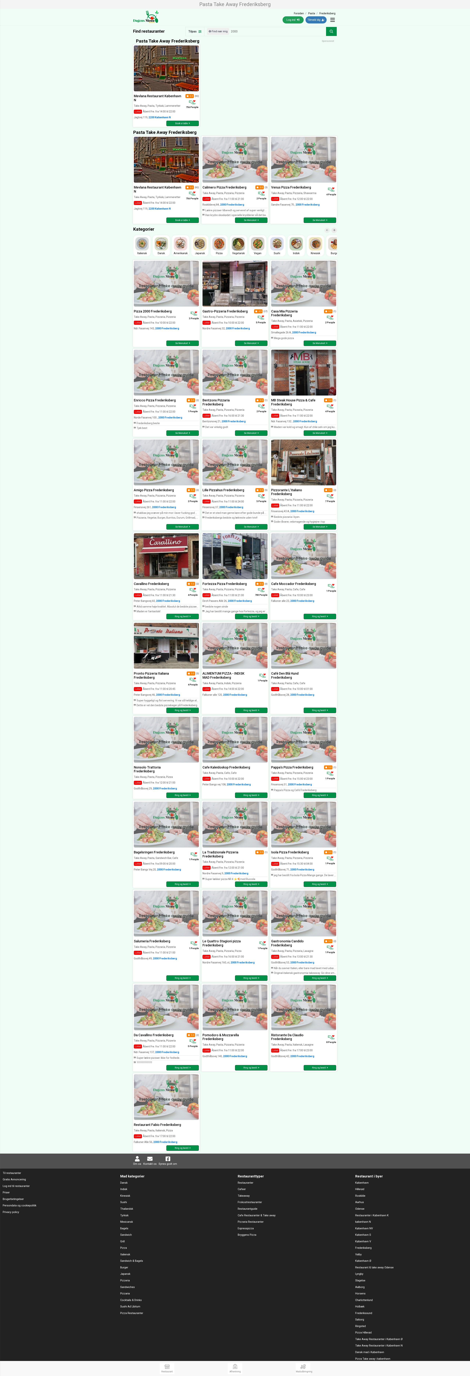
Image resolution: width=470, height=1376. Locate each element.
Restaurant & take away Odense (374, 1267)
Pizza (123, 1247)
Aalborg (360, 1287)
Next (336, 227)
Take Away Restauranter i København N (379, 1345)
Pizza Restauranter (131, 1313)
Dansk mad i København (369, 1352)
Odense (359, 1208)
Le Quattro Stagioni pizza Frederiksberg (222, 943)
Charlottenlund (364, 1300)
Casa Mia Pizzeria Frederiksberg (284, 313)
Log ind (291, 19)
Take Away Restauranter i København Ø (379, 1339)
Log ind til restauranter (16, 1186)
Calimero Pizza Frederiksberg (224, 187)
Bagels (124, 1228)
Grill (122, 1241)
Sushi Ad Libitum (130, 1306)
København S (363, 1234)
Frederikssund (363, 1313)
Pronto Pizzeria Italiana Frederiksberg (151, 675)
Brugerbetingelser (13, 1199)
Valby (358, 1254)
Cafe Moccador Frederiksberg (293, 584)
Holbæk (359, 1306)
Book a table (181, 123)
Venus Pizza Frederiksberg (291, 187)
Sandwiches (127, 1287)
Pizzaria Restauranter (251, 1221)
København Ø (363, 1260)
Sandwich (126, 1234)
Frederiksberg (363, 1247)
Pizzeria (125, 1280)
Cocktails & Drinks (131, 1300)
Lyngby (359, 1274)
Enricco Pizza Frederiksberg (155, 400)
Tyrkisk (124, 1215)
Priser (6, 1192)
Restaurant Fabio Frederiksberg (157, 1125)
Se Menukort (250, 220)
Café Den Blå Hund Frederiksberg (285, 675)
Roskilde (360, 1195)
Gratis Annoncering (14, 1179)
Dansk (124, 1182)
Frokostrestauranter (250, 1202)
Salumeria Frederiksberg (152, 941)
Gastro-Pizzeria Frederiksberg (225, 311)
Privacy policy (11, 1212)
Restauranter (245, 1182)
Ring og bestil (182, 616)
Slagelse (360, 1280)
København (362, 1182)
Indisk (123, 1189)
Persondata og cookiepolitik (19, 1205)
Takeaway (244, 1195)
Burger (124, 1267)
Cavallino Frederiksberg (151, 584)
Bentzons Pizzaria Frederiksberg (216, 402)
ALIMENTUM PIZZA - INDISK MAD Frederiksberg (223, 675)
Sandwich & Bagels (131, 1260)
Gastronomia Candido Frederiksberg (287, 943)
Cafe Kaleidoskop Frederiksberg (226, 767)
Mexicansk (126, 1221)
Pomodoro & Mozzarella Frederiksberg (221, 1037)
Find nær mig (219, 31)
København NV (364, 1228)
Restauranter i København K (372, 1215)
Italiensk (125, 1254)
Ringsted (360, 1326)
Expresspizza (246, 1228)
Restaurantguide (247, 1208)
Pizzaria (125, 1293)
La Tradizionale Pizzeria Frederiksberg (220, 854)
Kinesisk (125, 1195)
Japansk (125, 1274)
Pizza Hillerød (363, 1332)
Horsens (360, 1293)
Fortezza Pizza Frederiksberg (225, 584)
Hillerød (359, 1189)
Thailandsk (126, 1208)
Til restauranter (12, 1173)
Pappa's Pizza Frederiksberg (292, 767)
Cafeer (242, 1189)
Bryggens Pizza (247, 1234)
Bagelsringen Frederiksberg (154, 852)
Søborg (359, 1319)
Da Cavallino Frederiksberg (153, 1035)
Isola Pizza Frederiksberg (290, 852)
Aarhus (359, 1202)
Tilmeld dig (314, 19)
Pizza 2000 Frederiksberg (153, 311)
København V (363, 1241)
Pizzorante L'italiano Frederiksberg (286, 492)
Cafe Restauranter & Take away (257, 1215)
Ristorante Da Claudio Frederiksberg (287, 1037)
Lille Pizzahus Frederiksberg (223, 490)
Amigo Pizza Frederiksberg (154, 490)
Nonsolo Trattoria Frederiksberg (147, 769)
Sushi (123, 1202)
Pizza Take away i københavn (372, 1358)
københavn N (363, 1221)
